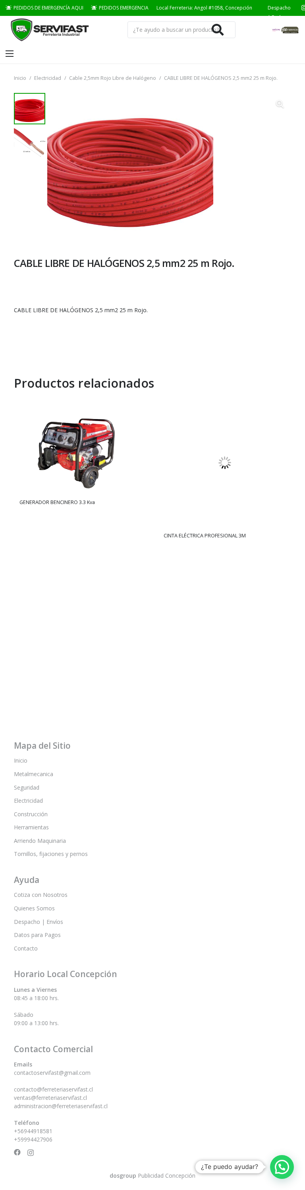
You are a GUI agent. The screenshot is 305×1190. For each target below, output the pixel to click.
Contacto (26, 948)
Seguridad (26, 787)
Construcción (31, 814)
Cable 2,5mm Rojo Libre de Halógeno (112, 78)
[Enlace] (49, 30)
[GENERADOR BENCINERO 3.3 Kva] (80, 402)
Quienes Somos (34, 908)
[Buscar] (218, 30)
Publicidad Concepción (152, 1175)
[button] (280, 104)
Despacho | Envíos (38, 921)
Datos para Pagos (37, 935)
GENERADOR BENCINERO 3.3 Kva (57, 502)
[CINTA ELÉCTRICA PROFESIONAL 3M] (224, 402)
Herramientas (31, 827)
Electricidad (47, 78)
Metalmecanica (33, 774)
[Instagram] (30, 1152)
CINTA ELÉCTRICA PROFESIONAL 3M (205, 535)
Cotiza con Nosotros (41, 894)
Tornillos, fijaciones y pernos (51, 854)
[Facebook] (17, 1152)
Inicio (20, 78)
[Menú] (9, 54)
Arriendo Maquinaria (40, 840)
